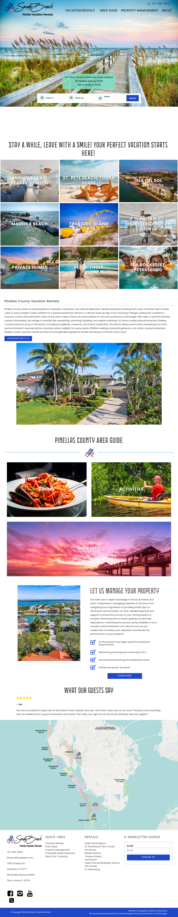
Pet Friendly (91, 866)
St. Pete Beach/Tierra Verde (99, 847)
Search (132, 98)
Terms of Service (155, 914)
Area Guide (109, 10)
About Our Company (56, 857)
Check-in (49, 98)
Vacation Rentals (80, 10)
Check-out (79, 98)
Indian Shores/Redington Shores (102, 863)
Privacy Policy (138, 914)
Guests (107, 96)
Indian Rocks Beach (95, 843)
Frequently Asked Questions (60, 853)
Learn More (125, 676)
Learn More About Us (18, 339)
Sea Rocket (91, 860)
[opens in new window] (10, 895)
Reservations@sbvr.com (20, 858)
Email (130, 846)
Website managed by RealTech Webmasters (149, 911)
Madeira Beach (93, 853)
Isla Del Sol (90, 850)
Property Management (139, 10)
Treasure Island (93, 857)
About (167, 10)
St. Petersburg (92, 870)
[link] (29, 181)
